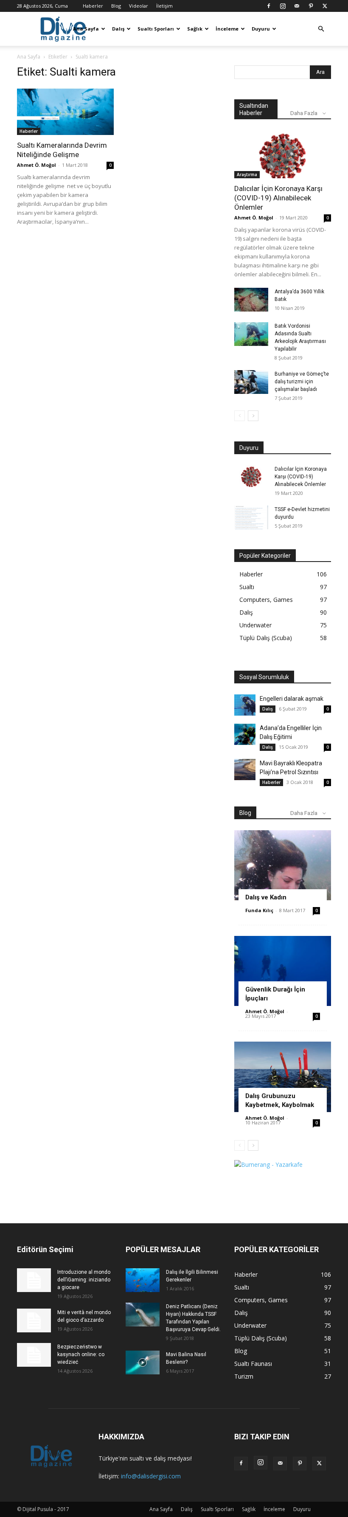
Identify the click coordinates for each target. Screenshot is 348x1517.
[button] (321, 29)
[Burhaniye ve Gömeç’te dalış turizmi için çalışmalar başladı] (251, 382)
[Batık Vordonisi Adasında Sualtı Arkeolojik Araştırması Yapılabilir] (251, 334)
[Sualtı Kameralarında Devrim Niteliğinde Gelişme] (65, 111)
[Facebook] (268, 6)
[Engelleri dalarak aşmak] (244, 705)
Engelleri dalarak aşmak (291, 698)
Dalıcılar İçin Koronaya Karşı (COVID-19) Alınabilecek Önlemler (278, 197)
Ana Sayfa (86, 28)
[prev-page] (239, 415)
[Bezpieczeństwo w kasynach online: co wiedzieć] (34, 1355)
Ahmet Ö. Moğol (36, 165)
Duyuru (261, 28)
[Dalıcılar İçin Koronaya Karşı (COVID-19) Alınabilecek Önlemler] (282, 154)
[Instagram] (282, 6)
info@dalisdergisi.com (151, 1476)
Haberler (93, 6)
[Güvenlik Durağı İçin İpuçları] (282, 971)
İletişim (164, 6)
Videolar (138, 6)
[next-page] (253, 415)
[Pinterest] (310, 6)
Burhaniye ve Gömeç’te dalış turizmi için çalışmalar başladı (302, 381)
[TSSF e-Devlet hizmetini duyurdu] (251, 517)
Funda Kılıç (259, 910)
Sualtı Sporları (156, 28)
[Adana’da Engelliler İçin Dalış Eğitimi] (244, 734)
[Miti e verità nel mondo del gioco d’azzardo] (34, 1320)
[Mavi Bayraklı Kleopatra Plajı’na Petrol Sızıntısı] (244, 769)
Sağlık (194, 28)
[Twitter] (324, 6)
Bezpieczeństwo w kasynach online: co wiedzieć (80, 1354)
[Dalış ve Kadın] (282, 865)
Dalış (118, 28)
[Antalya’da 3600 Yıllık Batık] (251, 300)
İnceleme (227, 28)
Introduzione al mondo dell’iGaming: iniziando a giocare (83, 1279)
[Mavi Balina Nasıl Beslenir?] (143, 1362)
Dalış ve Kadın (265, 897)
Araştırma (247, 174)
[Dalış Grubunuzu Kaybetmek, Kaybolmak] (282, 1077)
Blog (116, 6)
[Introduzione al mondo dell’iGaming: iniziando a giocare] (34, 1280)
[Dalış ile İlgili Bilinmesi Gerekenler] (143, 1280)
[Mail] (296, 6)
